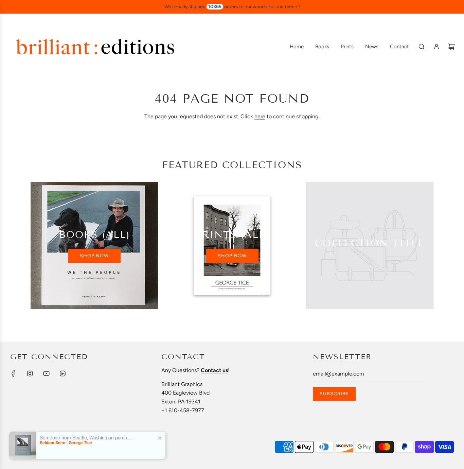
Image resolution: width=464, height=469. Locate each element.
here (259, 116)
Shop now (94, 256)
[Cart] (451, 46)
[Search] (421, 46)
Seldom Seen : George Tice (66, 442)
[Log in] (436, 46)
